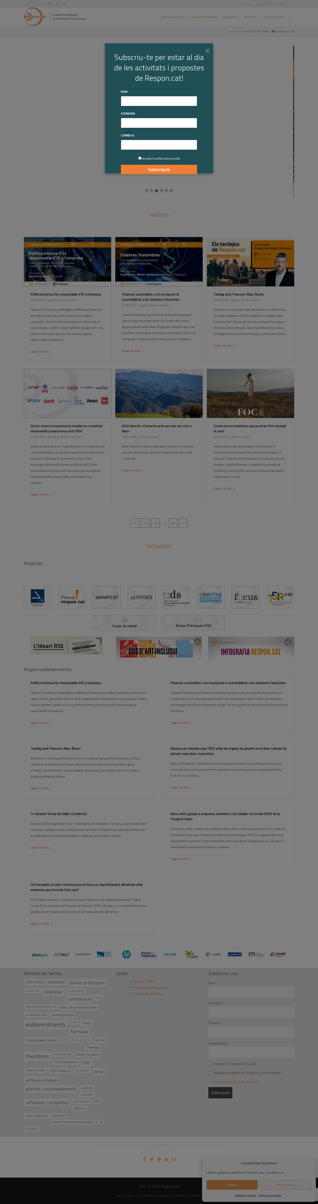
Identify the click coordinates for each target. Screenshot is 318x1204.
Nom (124, 92)
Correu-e (127, 135)
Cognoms (128, 113)
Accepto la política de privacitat (161, 158)
